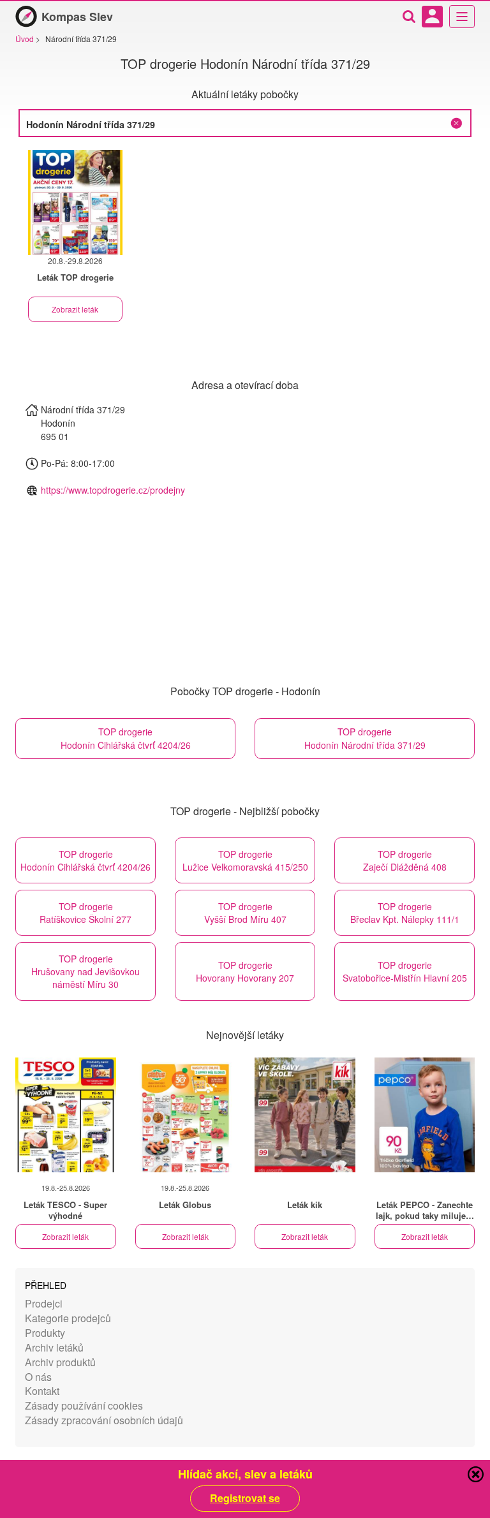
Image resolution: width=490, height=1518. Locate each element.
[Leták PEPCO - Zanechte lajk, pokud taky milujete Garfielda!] (425, 1114)
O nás (38, 1376)
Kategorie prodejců (68, 1318)
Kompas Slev (77, 16)
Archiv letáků (54, 1347)
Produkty (45, 1332)
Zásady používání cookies (84, 1405)
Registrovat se (245, 1498)
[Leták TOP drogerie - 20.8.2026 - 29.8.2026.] (75, 202)
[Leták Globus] (185, 1114)
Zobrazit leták (75, 309)
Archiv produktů (60, 1362)
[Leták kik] (305, 1114)
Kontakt (42, 1390)
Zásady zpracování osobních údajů (104, 1420)
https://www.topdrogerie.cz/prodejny (113, 489)
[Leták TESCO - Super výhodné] (65, 1114)
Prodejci (44, 1303)
